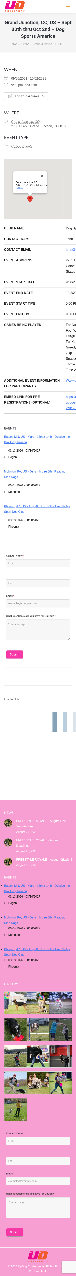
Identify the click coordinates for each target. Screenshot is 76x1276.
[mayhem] (15, 1056)
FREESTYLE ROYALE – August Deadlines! (37, 842)
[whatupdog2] (60, 1056)
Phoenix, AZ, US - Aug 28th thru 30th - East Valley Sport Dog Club (37, 508)
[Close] (42, 176)
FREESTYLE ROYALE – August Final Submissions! (41, 823)
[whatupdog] (38, 1056)
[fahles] (38, 1082)
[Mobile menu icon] (68, 7)
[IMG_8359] (38, 1003)
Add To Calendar (27, 96)
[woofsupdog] (15, 1109)
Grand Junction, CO (25, 121)
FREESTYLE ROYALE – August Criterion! (44, 859)
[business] (15, 1082)
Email (10, 596)
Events (19, 188)
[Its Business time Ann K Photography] (15, 1029)
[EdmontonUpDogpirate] (60, 1003)
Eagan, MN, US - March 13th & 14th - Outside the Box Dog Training (37, 439)
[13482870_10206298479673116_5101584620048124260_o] (38, 1029)
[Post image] (8, 823)
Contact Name (15, 555)
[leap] (60, 1082)
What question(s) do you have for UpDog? (31, 616)
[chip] (60, 1029)
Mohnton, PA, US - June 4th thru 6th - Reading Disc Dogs (34, 474)
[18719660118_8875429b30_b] (15, 1003)
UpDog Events (21, 146)
